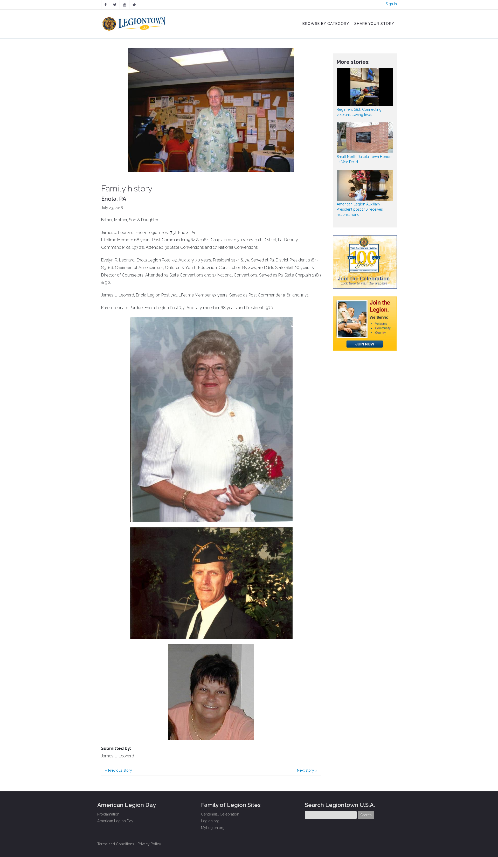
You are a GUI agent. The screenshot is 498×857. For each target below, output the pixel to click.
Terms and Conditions (115, 844)
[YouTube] (124, 4)
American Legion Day (115, 821)
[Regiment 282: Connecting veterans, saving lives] (365, 87)
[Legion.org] (134, 4)
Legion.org (210, 821)
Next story (307, 770)
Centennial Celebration (220, 814)
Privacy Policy (149, 844)
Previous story (118, 770)
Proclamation (108, 814)
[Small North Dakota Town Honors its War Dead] (365, 137)
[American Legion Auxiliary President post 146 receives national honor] (365, 185)
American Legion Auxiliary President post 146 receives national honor (360, 209)
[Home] (134, 22)
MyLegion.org (213, 828)
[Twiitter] (115, 4)
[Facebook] (105, 4)
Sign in (391, 4)
